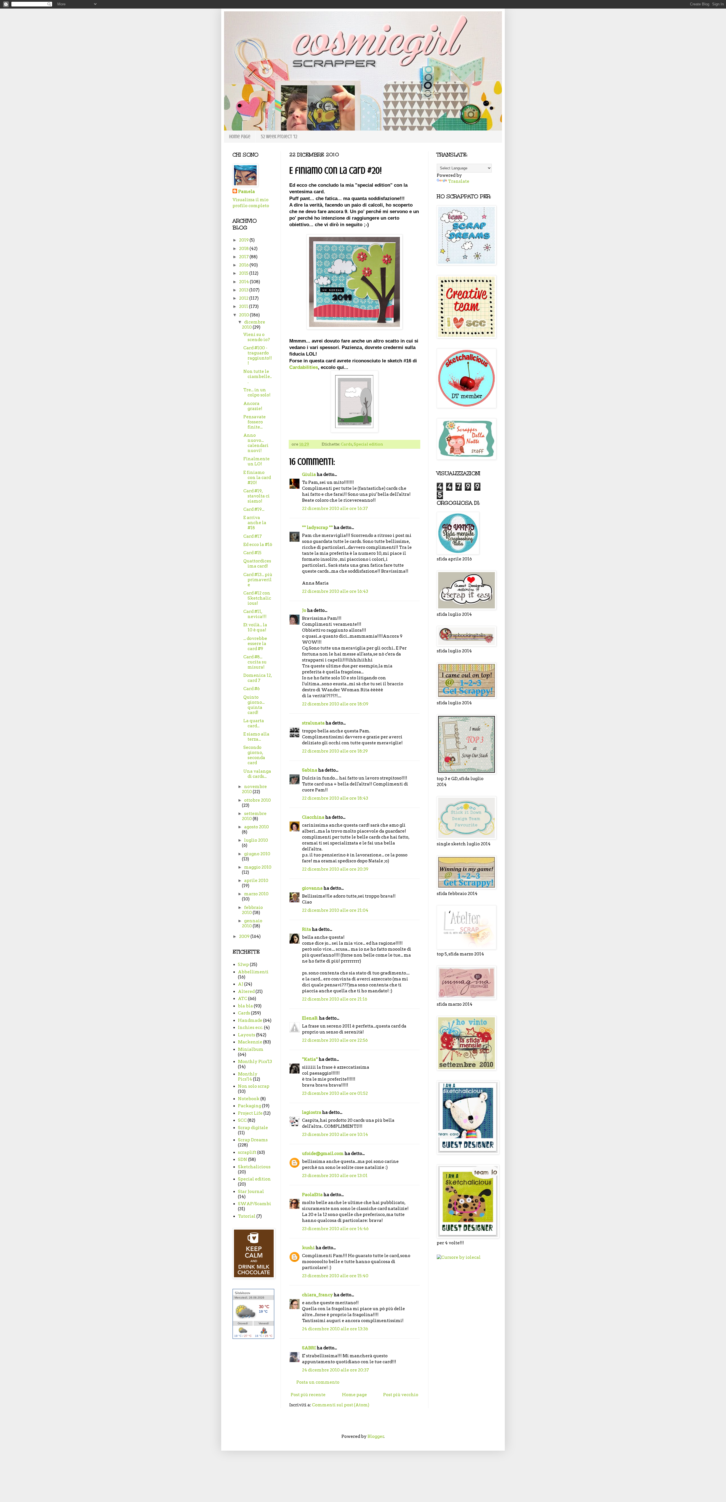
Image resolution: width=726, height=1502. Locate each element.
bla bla (245, 1006)
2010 (244, 315)
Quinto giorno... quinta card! (254, 705)
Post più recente (308, 1394)
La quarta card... (253, 723)
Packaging (249, 1105)
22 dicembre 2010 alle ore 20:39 (335, 869)
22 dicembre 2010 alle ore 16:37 (335, 508)
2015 (244, 273)
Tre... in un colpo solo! (257, 392)
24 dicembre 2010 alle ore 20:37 (335, 1370)
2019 (244, 240)
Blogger (376, 1436)
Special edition (368, 444)
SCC (242, 1120)
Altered (246, 991)
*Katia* (310, 1059)
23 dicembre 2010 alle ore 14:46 (335, 1228)
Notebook (248, 1098)
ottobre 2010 (257, 800)
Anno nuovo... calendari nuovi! (256, 443)
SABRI (309, 1347)
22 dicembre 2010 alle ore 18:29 (335, 751)
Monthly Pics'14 (248, 1077)
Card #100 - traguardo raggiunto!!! (257, 355)
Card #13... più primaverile (257, 579)
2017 (244, 256)
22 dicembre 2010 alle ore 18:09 (335, 704)
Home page (239, 136)
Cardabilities (303, 367)
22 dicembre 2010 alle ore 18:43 (335, 798)
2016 (244, 265)
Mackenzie (250, 1042)
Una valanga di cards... (257, 774)
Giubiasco (242, 1292)
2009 (244, 936)
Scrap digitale (253, 1127)
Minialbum (250, 1049)
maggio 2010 (257, 867)
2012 (244, 298)
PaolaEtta (312, 1194)
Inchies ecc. (250, 1027)
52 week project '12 (279, 136)
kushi (308, 1247)
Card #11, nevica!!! (255, 614)
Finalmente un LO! (256, 461)
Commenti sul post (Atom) (340, 1405)
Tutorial (247, 1216)
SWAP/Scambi (254, 1203)
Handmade (250, 1020)
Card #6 (251, 688)
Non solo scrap (253, 1086)
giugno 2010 (257, 853)
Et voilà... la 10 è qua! (255, 627)
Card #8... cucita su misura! (255, 662)
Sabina (309, 770)
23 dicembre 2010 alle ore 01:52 (335, 1093)
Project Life (250, 1113)
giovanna (312, 888)
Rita (306, 929)
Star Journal (251, 1191)
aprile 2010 (256, 880)
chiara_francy (317, 1294)
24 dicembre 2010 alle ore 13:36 (335, 1328)
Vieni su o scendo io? (256, 337)
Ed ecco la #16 (257, 544)
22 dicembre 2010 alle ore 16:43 (335, 591)
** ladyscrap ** (317, 527)
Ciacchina (313, 817)
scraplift (247, 1152)
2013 (244, 290)
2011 (244, 306)
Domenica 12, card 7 (257, 678)
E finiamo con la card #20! (257, 477)
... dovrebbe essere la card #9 (255, 643)
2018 (244, 248)
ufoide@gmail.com (323, 1153)
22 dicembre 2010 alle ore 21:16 (334, 999)
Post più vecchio (400, 1394)
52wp (243, 964)
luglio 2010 (256, 840)
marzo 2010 (256, 893)
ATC (242, 998)
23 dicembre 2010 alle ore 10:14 (335, 1134)
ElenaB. (310, 1018)
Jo (304, 610)
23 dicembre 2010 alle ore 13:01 (335, 1175)
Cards (346, 444)
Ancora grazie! (252, 406)
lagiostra (311, 1112)
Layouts (246, 1034)
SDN (242, 1159)
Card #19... (253, 509)
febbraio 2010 (252, 910)
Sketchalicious (254, 1166)
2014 (244, 281)
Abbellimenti (253, 971)
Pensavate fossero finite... (254, 422)
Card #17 (252, 536)
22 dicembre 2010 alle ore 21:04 (335, 910)
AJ (240, 984)
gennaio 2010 (252, 923)
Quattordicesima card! (257, 563)
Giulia (309, 474)
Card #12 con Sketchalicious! (257, 598)
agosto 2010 (256, 826)
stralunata (313, 723)
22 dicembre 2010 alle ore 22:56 (335, 1040)
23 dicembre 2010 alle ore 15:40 (335, 1275)
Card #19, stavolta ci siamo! (256, 496)
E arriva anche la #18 (254, 522)
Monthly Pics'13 (255, 1061)
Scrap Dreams (253, 1139)
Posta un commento (317, 1382)
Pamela (246, 191)
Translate (458, 181)
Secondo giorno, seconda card (254, 755)
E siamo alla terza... (256, 737)
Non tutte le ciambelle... (257, 376)
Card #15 (252, 552)
